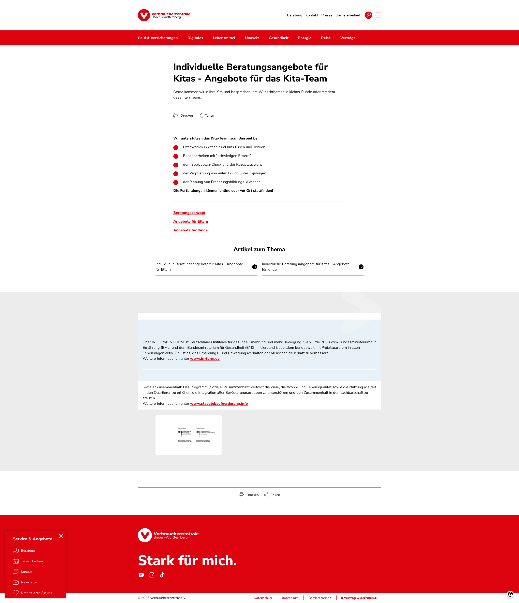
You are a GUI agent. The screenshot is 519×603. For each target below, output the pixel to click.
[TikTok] (162, 575)
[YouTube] (141, 575)
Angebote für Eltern (190, 221)
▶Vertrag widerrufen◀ (358, 598)
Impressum (290, 598)
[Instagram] (151, 575)
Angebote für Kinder (191, 230)
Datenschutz (263, 598)
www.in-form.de (205, 358)
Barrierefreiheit (320, 598)
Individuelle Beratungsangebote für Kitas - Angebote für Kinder (306, 267)
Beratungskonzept (189, 212)
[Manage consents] (510, 594)
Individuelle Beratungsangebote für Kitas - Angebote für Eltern (199, 267)
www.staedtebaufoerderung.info (219, 403)
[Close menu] (60, 535)
